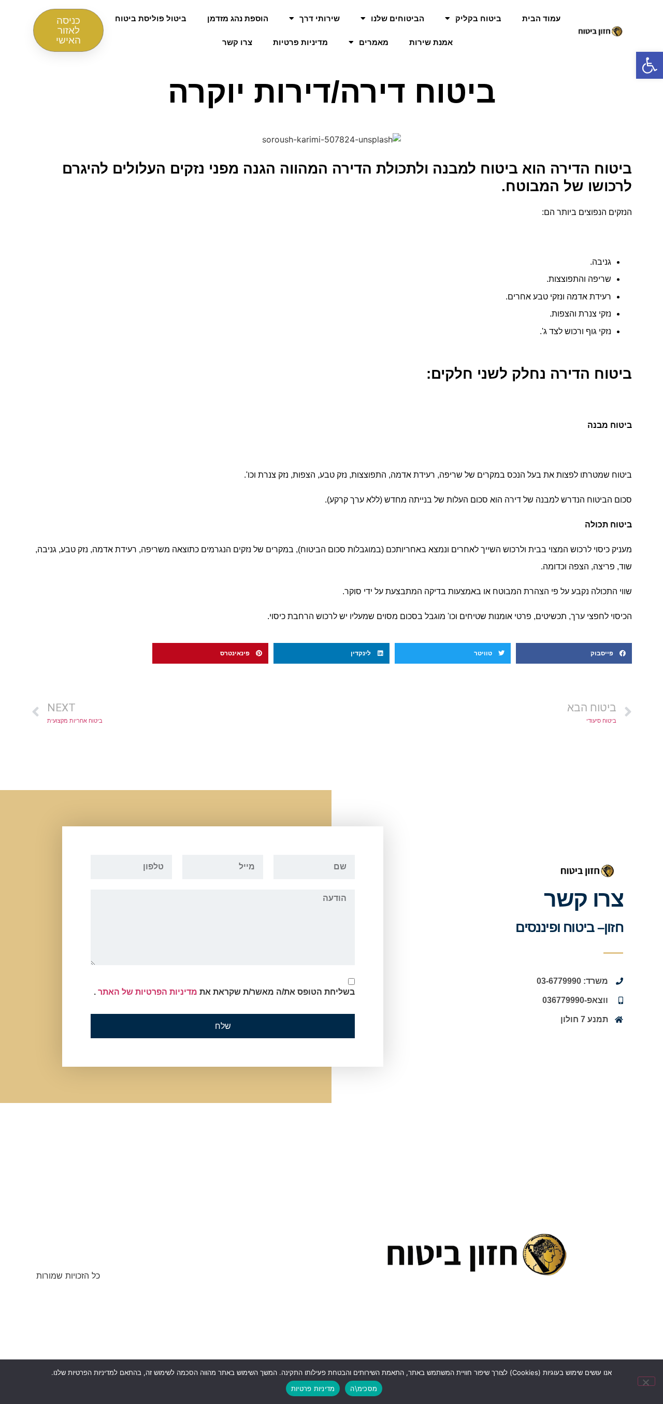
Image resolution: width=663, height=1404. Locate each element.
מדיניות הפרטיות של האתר (146, 991)
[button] (649, 65)
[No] (646, 1381)
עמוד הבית (541, 18)
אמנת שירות (431, 42)
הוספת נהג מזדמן (237, 18)
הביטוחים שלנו (397, 18)
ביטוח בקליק (478, 18)
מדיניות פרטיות (300, 42)
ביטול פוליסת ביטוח (150, 18)
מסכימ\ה (363, 1388)
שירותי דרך (319, 18)
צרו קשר (237, 42)
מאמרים (373, 42)
